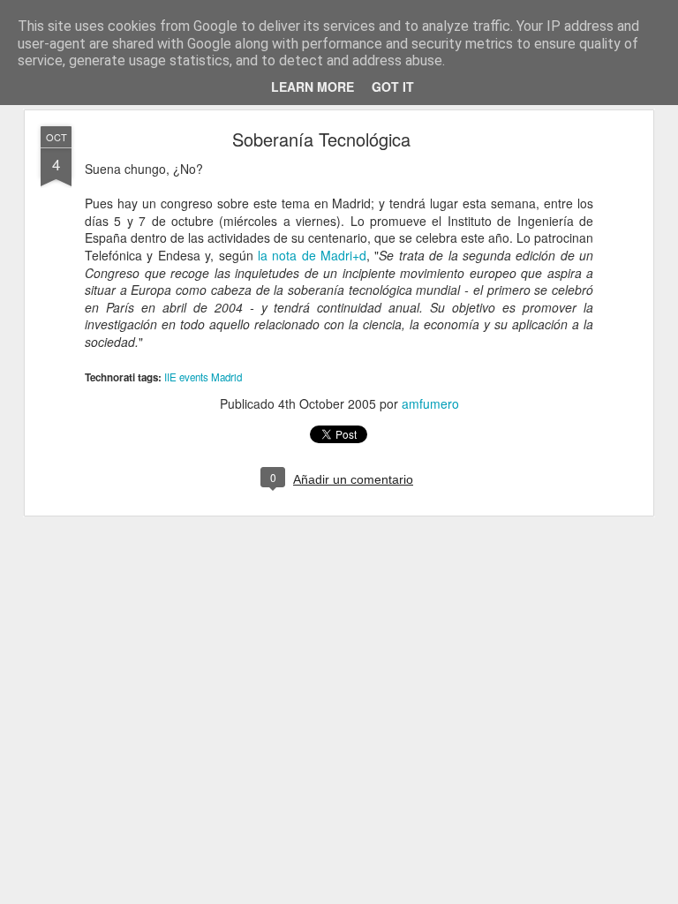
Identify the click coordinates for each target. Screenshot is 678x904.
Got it (393, 86)
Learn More (312, 86)
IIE (170, 377)
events (193, 377)
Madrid (226, 377)
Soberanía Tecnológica (321, 139)
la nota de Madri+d (312, 255)
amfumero (430, 403)
